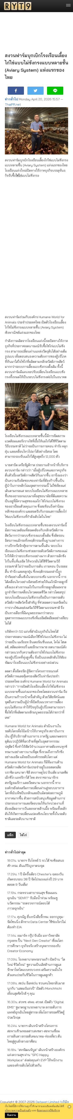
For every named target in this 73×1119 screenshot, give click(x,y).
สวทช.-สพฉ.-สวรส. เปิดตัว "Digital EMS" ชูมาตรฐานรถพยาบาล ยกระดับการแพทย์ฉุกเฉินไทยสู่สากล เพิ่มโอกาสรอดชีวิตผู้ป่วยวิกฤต (35, 1009)
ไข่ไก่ (19, 175)
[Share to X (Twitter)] (35, 91)
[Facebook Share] (16, 91)
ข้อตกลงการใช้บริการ (48, 1110)
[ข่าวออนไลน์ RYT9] (16, 6)
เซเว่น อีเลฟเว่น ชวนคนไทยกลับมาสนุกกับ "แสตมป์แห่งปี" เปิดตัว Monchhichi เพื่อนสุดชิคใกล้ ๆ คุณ (35, 988)
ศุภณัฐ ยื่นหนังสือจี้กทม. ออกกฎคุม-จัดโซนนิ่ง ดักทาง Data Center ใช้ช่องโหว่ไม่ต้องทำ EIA (36, 922)
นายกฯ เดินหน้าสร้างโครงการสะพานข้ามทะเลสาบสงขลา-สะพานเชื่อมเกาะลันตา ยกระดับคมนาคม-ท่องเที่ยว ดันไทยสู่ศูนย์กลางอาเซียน (34, 1033)
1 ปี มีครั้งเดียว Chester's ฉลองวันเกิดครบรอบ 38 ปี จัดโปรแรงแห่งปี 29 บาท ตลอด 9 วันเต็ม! (35, 879)
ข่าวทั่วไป (11, 99)
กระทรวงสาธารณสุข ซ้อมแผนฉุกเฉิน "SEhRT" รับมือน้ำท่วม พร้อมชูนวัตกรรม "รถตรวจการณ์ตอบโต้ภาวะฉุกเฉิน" (32, 900)
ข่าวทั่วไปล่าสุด (15, 852)
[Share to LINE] (55, 91)
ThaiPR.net (13, 104)
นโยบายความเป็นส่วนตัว (18, 1110)
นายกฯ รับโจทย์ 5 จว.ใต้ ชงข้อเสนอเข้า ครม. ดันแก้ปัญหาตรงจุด (35, 863)
